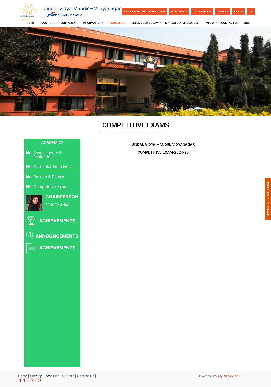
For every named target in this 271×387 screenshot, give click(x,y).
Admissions (202, 11)
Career (222, 11)
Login (238, 11)
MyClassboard (229, 376)
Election (178, 11)
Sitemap (36, 376)
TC (251, 11)
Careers (68, 376)
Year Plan (52, 376)
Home (22, 376)
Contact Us (85, 376)
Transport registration (143, 11)
